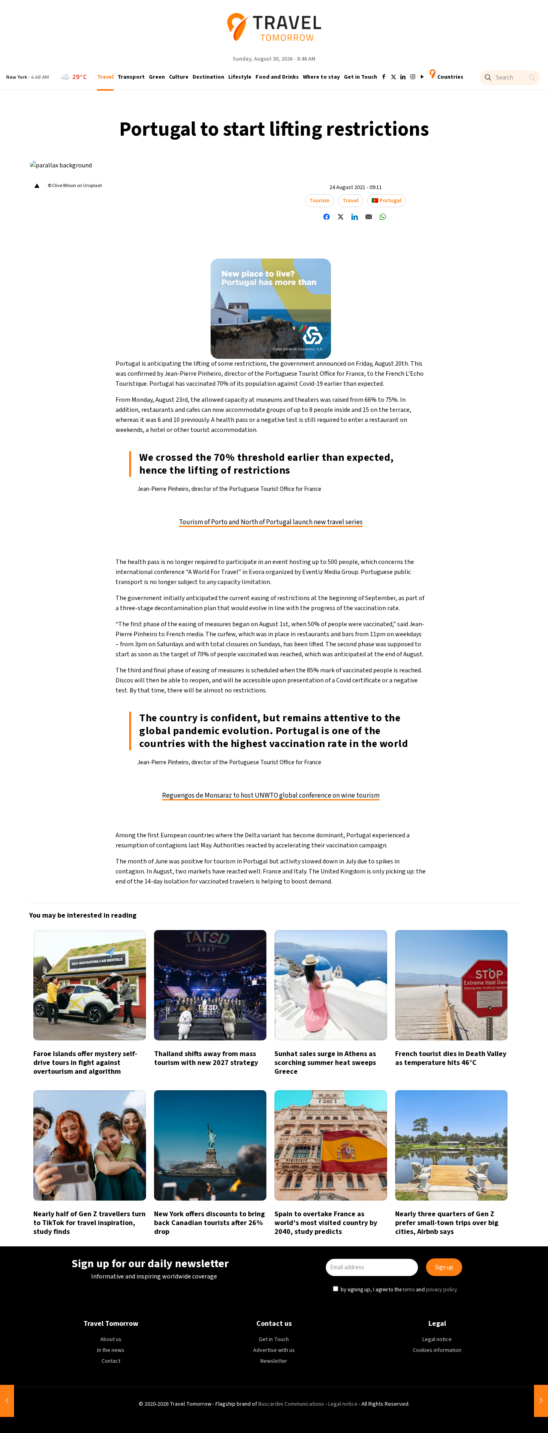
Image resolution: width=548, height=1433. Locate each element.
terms (351, 753)
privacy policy (384, 753)
